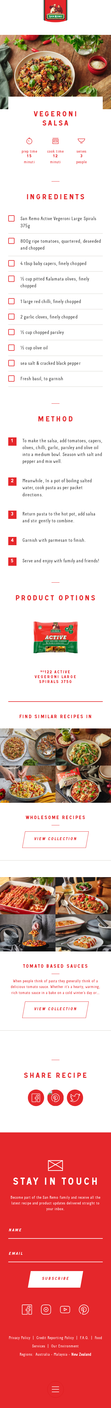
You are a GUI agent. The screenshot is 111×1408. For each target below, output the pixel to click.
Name (16, 1230)
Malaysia (61, 1354)
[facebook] (27, 1308)
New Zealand (81, 1354)
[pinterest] (84, 1308)
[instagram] (46, 1308)
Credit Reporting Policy (55, 1337)
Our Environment (65, 1346)
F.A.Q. (84, 1337)
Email (16, 1254)
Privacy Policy (19, 1337)
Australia (43, 1354)
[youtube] (65, 1308)
